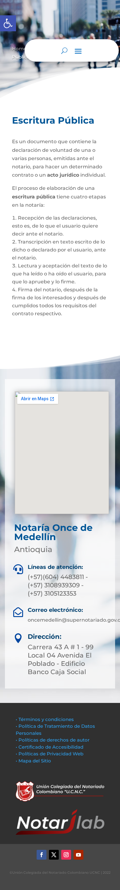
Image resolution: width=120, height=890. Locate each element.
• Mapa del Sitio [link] (34, 761)
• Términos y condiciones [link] (45, 719)
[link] (8, 23)
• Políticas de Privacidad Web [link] (49, 754)
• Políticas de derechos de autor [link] (53, 740)
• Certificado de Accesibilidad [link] (49, 747)
